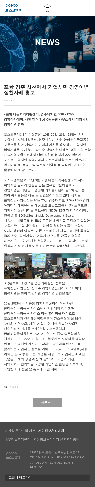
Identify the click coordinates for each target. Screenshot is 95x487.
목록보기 (47, 402)
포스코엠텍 (13, 8)
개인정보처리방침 (51, 430)
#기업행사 (14, 387)
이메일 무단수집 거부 (20, 430)
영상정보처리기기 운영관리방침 (56, 439)
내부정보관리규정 (17, 439)
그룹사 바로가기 (20, 477)
